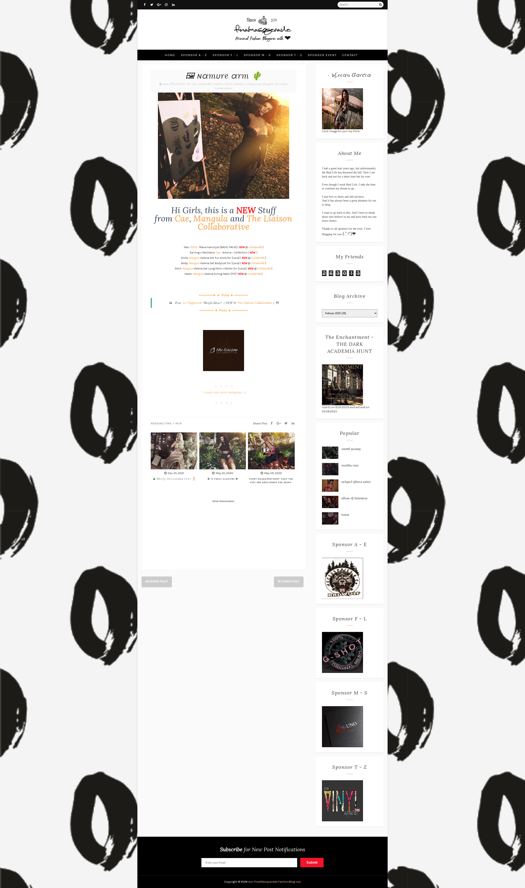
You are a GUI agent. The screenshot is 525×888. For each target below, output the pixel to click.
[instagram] (166, 5)
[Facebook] (271, 423)
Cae (193, 84)
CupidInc (218, 84)
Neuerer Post (156, 581)
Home (170, 55)
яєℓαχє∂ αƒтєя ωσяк (356, 482)
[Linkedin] (293, 423)
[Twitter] (286, 423)
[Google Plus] (279, 423)
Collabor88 (204, 84)
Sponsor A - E (194, 55)
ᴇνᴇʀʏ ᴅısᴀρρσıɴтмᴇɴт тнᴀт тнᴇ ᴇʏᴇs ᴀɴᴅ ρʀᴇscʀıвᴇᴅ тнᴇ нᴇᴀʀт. (271, 480)
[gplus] (159, 5)
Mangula (268, 84)
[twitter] (152, 5)
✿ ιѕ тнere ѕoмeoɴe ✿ (223, 478)
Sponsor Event (322, 55)
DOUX (228, 84)
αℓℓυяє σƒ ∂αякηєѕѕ (354, 498)
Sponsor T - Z (289, 55)
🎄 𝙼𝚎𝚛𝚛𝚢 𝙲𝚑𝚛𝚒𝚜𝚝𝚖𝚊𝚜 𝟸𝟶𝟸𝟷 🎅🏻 (174, 478)
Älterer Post (289, 581)
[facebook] (145, 5)
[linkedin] (173, 5)
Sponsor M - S (257, 55)
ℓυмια (345, 514)
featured (238, 84)
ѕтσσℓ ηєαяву (351, 449)
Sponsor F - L (225, 55)
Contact (350, 55)
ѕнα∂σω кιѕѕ (349, 465)
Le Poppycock (253, 84)
